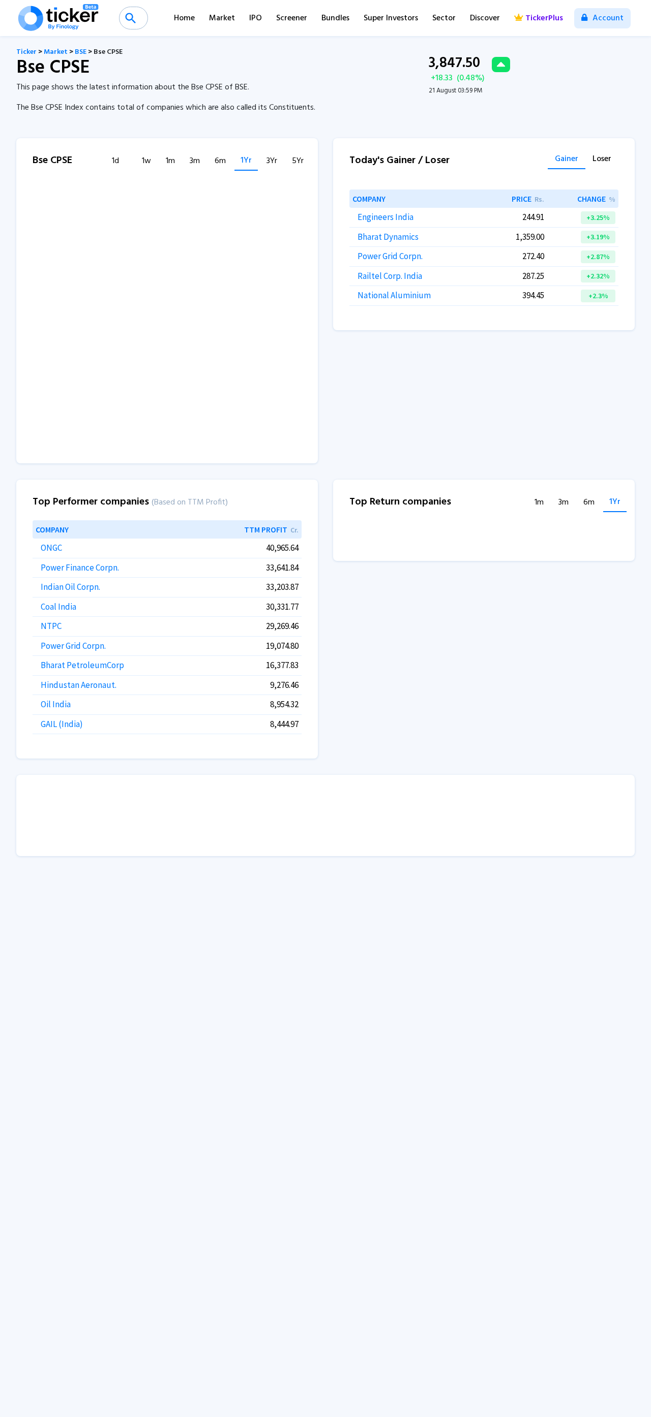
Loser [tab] (602, 160)
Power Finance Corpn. (80, 567)
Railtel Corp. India (390, 275)
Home (184, 18)
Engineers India (385, 217)
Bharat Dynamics (388, 236)
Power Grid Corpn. (390, 256)
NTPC (51, 626)
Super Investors (391, 18)
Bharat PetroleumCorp (82, 665)
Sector (444, 18)
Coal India (58, 606)
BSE (80, 52)
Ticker (26, 52)
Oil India (56, 704)
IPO (255, 18)
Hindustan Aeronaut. (78, 684)
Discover (485, 18)
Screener (291, 18)
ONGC (51, 547)
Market (222, 18)
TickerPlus (544, 18)
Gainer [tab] (566, 160)
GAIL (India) (62, 724)
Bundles (335, 18)
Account (607, 18)
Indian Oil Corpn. (70, 586)
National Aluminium (394, 295)
